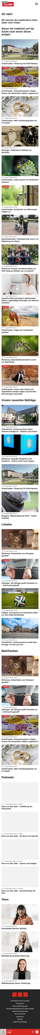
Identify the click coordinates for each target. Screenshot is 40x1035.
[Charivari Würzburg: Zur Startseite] (8, 4)
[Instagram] (20, 994)
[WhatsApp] (25, 994)
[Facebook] (14, 994)
